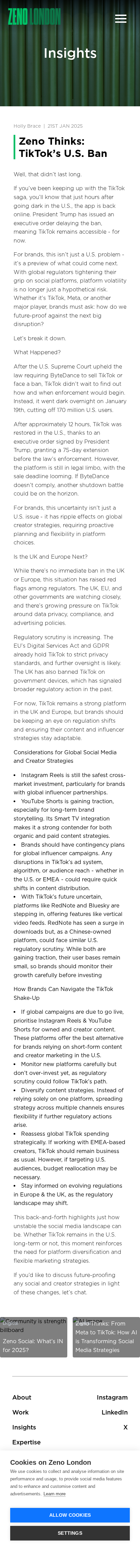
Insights (24, 1427)
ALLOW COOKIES (70, 1515)
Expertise (26, 1442)
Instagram (112, 1397)
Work (20, 1412)
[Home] (34, 16)
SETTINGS (70, 1533)
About (21, 1397)
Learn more (54, 1493)
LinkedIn (115, 1412)
